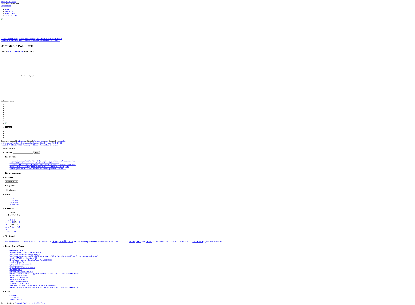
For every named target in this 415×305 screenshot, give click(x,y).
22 (19, 224)
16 (6, 224)
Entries (14, 200)
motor (117, 241)
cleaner (31, 241)
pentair (132, 241)
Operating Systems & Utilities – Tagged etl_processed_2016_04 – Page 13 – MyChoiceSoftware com (44, 287)
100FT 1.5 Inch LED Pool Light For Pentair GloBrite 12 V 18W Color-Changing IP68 (39, 167)
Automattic (18, 303)
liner (113, 241)
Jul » (15, 231)
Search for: (9, 152)
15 (19, 222)
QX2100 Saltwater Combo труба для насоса (25, 252)
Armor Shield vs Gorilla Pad (19, 281)
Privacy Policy (10, 13)
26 (13, 227)
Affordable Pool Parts (8, 2)
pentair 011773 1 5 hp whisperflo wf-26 (23, 258)
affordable (21, 141)
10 (8, 222)
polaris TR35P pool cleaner (19, 277)
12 (13, 222)
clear (35, 241)
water (220, 241)
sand (166, 241)
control (39, 241)
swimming (198, 241)
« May (8, 231)
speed (175, 241)
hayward (69, 241)
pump (149, 241)
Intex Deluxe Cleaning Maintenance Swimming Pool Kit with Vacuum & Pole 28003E (31, 39)
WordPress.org (15, 204)
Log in (12, 198)
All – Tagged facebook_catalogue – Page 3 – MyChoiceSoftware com (33, 285)
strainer (182, 241)
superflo (190, 241)
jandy (99, 241)
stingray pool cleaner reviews (19, 283)
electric (50, 241)
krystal (103, 241)
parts (42, 141)
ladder (106, 241)
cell (27, 241)
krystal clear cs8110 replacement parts (22, 268)
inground (89, 241)
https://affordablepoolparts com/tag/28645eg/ (25, 254)
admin (21, 51)
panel (124, 241)
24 (8, 227)
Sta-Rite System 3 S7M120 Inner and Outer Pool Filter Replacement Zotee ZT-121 (38, 169)
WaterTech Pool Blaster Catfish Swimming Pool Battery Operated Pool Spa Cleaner (30, 41)
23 (6, 227)
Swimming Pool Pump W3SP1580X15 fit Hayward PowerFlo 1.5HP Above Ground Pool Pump (43, 161)
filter (54, 241)
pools (143, 241)
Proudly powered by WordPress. (34, 303)
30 (6, 229)
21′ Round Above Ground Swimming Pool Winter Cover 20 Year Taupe (34, 163)
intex (95, 241)
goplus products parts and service (21, 264)
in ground (82, 241)
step (178, 241)
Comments (15, 202)
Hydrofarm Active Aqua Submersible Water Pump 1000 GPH (31, 260)
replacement (157, 241)
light (110, 241)
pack (121, 241)
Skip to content (6, 6)
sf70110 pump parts (16, 266)
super (186, 241)
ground (61, 241)
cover (46, 241)
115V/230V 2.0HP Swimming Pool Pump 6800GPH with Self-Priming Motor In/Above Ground (43, 165)
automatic (16, 241)
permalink (62, 141)
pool (46, 141)
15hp (6, 241)
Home (7, 9)
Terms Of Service (11, 15)
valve (211, 241)
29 (19, 227)
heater (76, 241)
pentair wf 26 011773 (17, 262)
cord (43, 241)
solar (171, 241)
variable (216, 241)
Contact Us (9, 11)
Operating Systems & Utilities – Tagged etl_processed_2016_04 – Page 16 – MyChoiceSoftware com (44, 274)
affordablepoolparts (16, 250)
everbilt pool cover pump (18, 275)
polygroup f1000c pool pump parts (21, 272)
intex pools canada (16, 270)
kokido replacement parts (18, 279)
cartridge (23, 241)
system (207, 241)
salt (163, 241)
